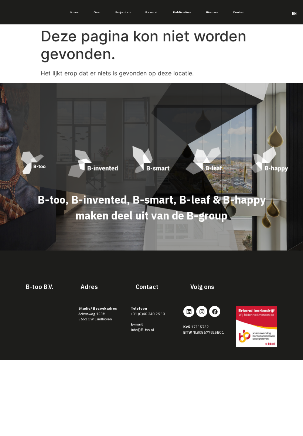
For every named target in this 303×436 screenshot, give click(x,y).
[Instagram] (201, 311)
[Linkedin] (188, 311)
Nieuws (212, 12)
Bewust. (151, 12)
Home (74, 12)
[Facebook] (214, 311)
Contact (239, 12)
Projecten (122, 12)
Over (97, 12)
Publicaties (182, 12)
